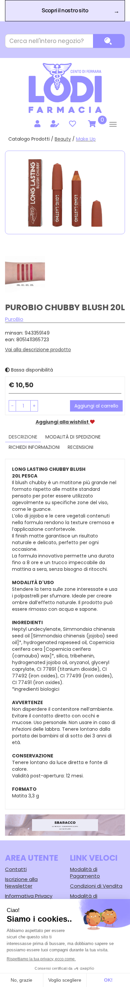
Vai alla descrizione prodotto (38, 349)
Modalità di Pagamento (85, 872)
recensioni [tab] (80, 447)
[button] (12, 406)
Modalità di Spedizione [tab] (73, 437)
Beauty (63, 139)
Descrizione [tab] (23, 437)
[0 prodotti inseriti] (91, 124)
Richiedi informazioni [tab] (34, 447)
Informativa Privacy (28, 895)
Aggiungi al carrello (96, 406)
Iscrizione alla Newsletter (21, 882)
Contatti (16, 869)
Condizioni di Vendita (96, 885)
